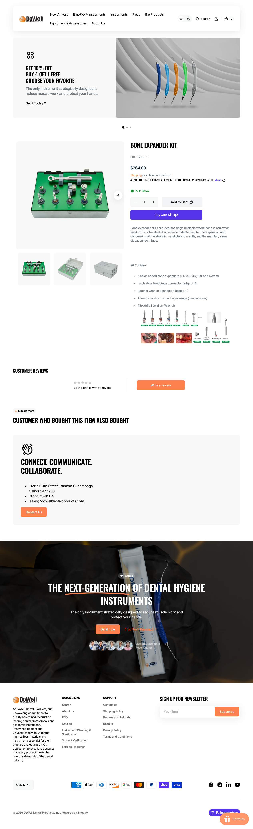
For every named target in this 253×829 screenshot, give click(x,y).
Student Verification (75, 740)
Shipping (136, 175)
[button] (202, 18)
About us (68, 711)
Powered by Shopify (74, 812)
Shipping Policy (113, 711)
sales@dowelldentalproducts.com (57, 501)
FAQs (65, 717)
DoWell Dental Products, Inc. (42, 812)
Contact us (110, 704)
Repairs (108, 723)
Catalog (67, 723)
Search (66, 704)
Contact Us (34, 512)
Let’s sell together (73, 746)
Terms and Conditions (117, 736)
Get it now (107, 629)
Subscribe (227, 712)
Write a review (161, 385)
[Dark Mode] (184, 18)
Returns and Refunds (116, 717)
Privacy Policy (112, 730)
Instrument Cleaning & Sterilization (76, 732)
